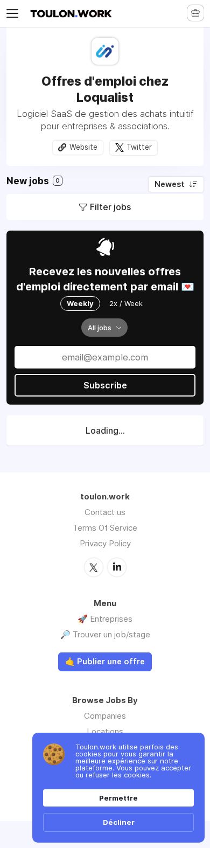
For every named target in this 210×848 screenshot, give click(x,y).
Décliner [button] (119, 822)
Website (83, 147)
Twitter (139, 147)
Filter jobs (110, 206)
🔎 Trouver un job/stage (105, 634)
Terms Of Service (105, 528)
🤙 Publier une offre (105, 661)
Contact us (105, 512)
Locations (105, 731)
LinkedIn (117, 567)
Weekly (80, 303)
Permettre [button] (118, 798)
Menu (14, 13)
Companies (105, 716)
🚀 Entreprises (105, 619)
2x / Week (126, 303)
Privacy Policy (105, 543)
